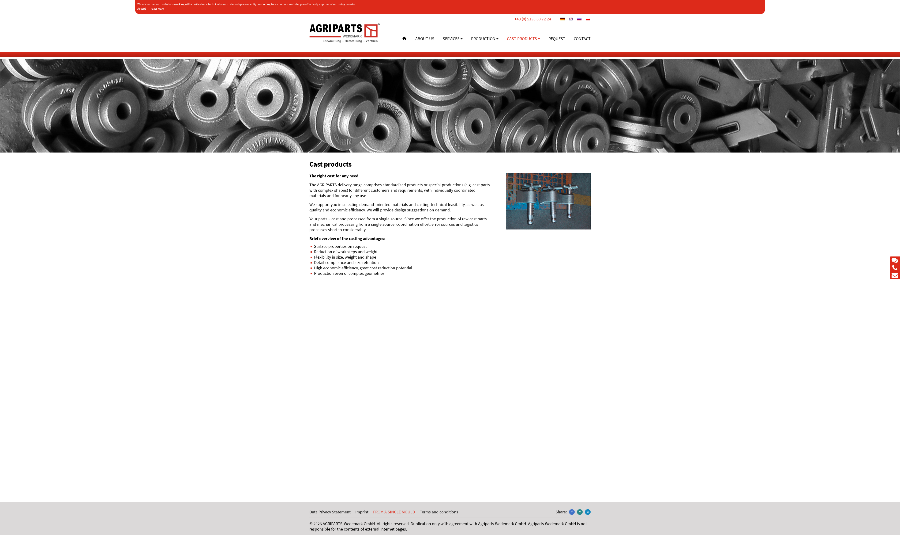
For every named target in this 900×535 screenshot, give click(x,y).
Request (556, 38)
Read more (157, 9)
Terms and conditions (439, 512)
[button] (572, 512)
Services (451, 38)
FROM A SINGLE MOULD (394, 512)
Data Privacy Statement (330, 512)
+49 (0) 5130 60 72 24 (532, 19)
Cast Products (522, 38)
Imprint (361, 512)
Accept (141, 8)
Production (483, 38)
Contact (582, 38)
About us (424, 38)
